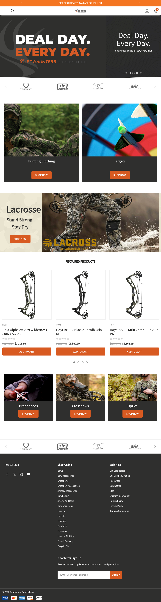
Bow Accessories (66, 475)
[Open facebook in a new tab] (8, 474)
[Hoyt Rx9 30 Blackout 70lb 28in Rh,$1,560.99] (81, 295)
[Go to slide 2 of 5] (130, 73)
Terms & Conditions (119, 510)
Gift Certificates (117, 470)
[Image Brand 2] (62, 86)
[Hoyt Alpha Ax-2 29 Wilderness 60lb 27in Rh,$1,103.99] (27, 295)
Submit (116, 575)
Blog (112, 490)
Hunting (62, 510)
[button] (41, 175)
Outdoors (62, 526)
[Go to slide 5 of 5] (141, 73)
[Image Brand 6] (135, 86)
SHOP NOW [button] (20, 239)
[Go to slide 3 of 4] (82, 362)
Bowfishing (63, 495)
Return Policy (116, 500)
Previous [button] (21, 3)
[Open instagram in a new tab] (22, 474)
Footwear (62, 531)
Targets (61, 515)
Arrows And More (66, 500)
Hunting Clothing (66, 536)
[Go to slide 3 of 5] (133, 73)
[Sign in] (147, 11)
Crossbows (63, 480)
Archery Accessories (67, 490)
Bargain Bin (63, 546)
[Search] (12, 11)
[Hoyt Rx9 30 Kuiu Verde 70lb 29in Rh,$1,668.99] (134, 295)
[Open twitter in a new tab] (15, 474)
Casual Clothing (65, 541)
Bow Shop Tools (65, 505)
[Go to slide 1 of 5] (126, 73)
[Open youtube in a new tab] (29, 474)
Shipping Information (120, 495)
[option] (26, 86)
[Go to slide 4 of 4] (87, 362)
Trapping (62, 521)
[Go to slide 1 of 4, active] (74, 362)
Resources (115, 480)
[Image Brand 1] (26, 86)
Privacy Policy (116, 505)
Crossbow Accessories (69, 485)
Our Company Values (120, 475)
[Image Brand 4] (98, 86)
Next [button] (139, 3)
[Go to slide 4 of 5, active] (137, 73)
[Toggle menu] (4, 11)
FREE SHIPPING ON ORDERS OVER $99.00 (80, 3)
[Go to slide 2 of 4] (78, 362)
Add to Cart (26, 351)
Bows (60, 470)
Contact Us (115, 485)
